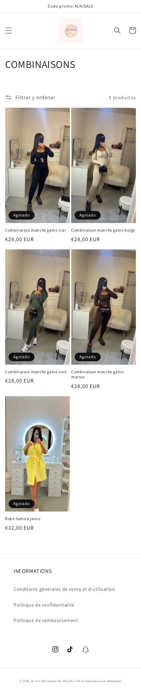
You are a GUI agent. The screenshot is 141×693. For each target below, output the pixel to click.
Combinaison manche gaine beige (103, 230)
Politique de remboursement (46, 620)
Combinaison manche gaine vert (35, 371)
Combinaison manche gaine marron (97, 374)
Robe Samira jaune (22, 518)
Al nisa (35, 681)
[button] (8, 30)
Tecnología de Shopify (57, 681)
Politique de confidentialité (44, 605)
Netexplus (114, 681)
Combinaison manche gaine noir (35, 230)
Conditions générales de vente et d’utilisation (64, 589)
